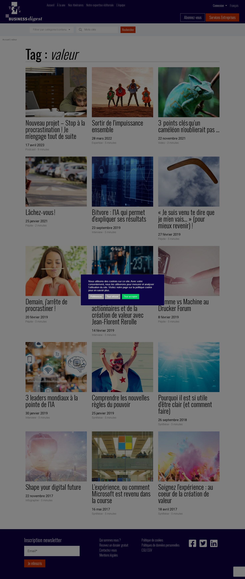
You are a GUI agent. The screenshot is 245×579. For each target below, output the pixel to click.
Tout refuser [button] (112, 296)
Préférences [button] (96, 296)
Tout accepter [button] (130, 296)
